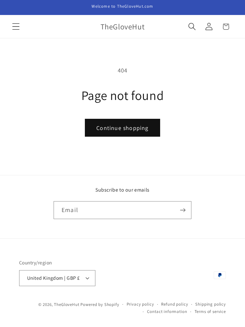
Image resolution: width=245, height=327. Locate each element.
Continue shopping (122, 128)
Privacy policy (140, 304)
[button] (16, 26)
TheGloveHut (66, 304)
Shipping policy (210, 304)
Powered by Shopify (99, 304)
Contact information (167, 311)
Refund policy (174, 304)
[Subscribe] (182, 210)
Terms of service (210, 311)
